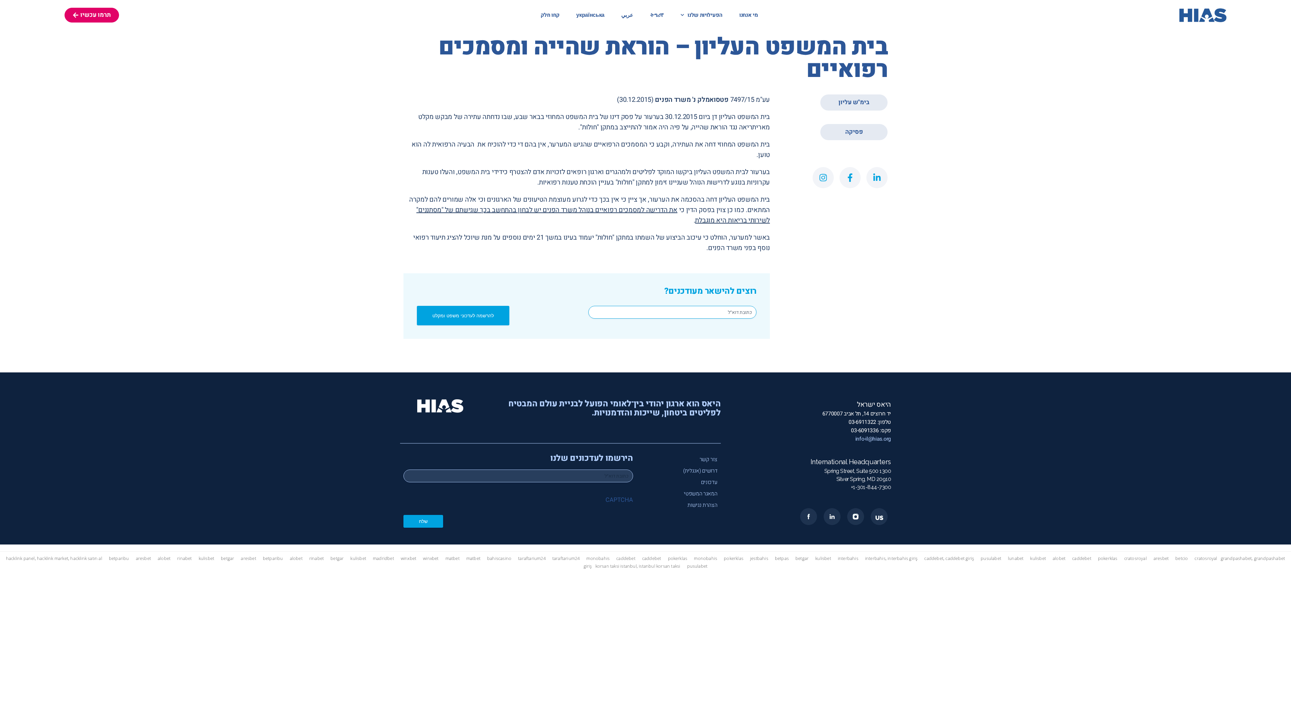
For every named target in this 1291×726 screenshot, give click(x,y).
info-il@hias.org (873, 439)
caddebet (625, 558)
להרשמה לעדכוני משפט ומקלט (463, 315)
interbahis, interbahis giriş (891, 558)
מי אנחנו (748, 15)
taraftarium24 (532, 558)
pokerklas (678, 558)
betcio (1181, 558)
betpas (782, 558)
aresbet (143, 558)
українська (590, 15)
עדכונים (709, 482)
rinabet (184, 558)
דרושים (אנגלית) (700, 471)
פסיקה (854, 131)
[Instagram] (823, 177)
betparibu (119, 558)
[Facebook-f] (850, 177)
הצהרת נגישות (702, 505)
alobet (164, 558)
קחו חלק (550, 15)
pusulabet (991, 558)
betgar (227, 558)
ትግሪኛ (657, 15)
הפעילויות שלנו (705, 15)
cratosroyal (1135, 558)
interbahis (848, 558)
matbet (452, 558)
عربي (627, 15)
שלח (423, 521)
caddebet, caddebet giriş (949, 558)
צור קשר (708, 459)
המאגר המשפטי (700, 494)
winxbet (408, 558)
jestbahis (759, 558)
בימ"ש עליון (853, 102)
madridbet (383, 558)
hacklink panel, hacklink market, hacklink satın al (54, 558)
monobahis (598, 558)
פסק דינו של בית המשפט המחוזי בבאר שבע (574, 117)
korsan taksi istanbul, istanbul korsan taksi (637, 566)
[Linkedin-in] (877, 177)
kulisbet (206, 558)
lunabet (1015, 558)
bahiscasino (499, 558)
